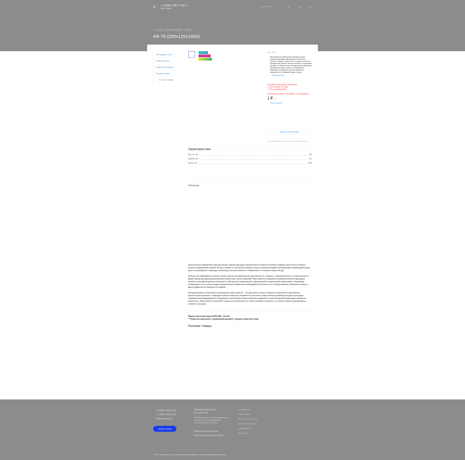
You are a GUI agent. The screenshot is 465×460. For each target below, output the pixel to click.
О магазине (244, 414)
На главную (244, 410)
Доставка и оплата (248, 419)
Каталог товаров (247, 424)
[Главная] (154, 29)
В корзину (219, 381)
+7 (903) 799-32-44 (166, 414)
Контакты (243, 433)
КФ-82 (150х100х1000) (197, 366)
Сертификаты (245, 428)
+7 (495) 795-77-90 (173, 5)
